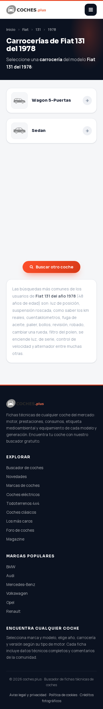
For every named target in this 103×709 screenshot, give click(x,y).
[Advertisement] (51, 202)
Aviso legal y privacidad (27, 694)
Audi (10, 575)
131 (38, 29)
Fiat (25, 29)
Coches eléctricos (22, 494)
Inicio (10, 29)
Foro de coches (20, 530)
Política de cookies (63, 694)
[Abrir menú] (91, 10)
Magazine (15, 539)
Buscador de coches (24, 467)
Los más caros (19, 521)
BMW (10, 566)
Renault (13, 611)
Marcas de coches (22, 485)
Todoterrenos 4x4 (22, 503)
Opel (10, 602)
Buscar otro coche (54, 267)
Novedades (16, 476)
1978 (52, 29)
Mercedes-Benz (20, 584)
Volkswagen (17, 593)
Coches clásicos (21, 512)
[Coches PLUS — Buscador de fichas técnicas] (26, 9)
